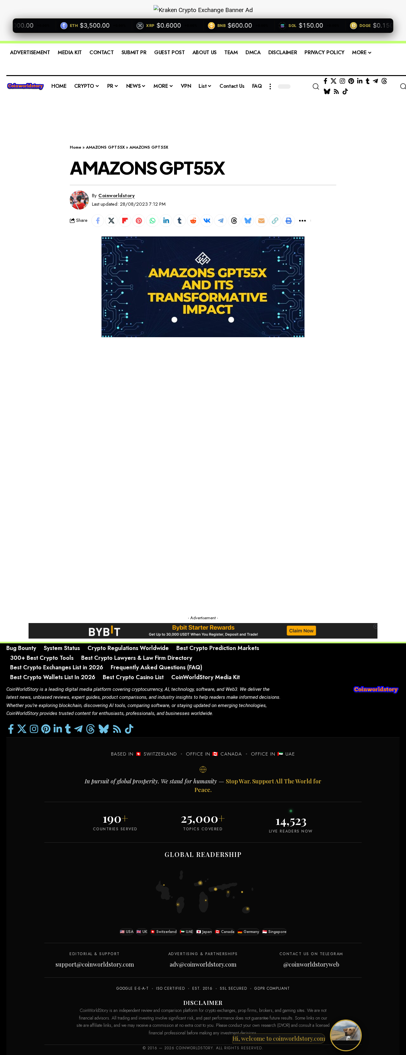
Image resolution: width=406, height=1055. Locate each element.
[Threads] (384, 81)
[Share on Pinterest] (138, 220)
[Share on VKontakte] (206, 220)
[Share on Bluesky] (247, 220)
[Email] (261, 220)
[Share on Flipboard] (125, 220)
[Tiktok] (345, 92)
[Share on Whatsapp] (152, 220)
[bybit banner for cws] (203, 630)
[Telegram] (375, 81)
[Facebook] (325, 81)
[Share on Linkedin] (166, 220)
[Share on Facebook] (97, 220)
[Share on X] (111, 220)
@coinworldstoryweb (311, 964)
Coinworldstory (116, 195)
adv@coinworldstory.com (203, 964)
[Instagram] (342, 81)
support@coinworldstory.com (95, 964)
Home (75, 147)
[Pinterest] (351, 81)
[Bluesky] (327, 92)
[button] (270, 86)
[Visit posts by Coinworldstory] (79, 199)
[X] (333, 81)
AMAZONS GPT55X (105, 147)
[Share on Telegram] (220, 220)
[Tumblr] (367, 81)
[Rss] (336, 92)
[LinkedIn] (360, 81)
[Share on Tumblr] (179, 220)
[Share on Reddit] (193, 220)
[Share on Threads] (234, 220)
